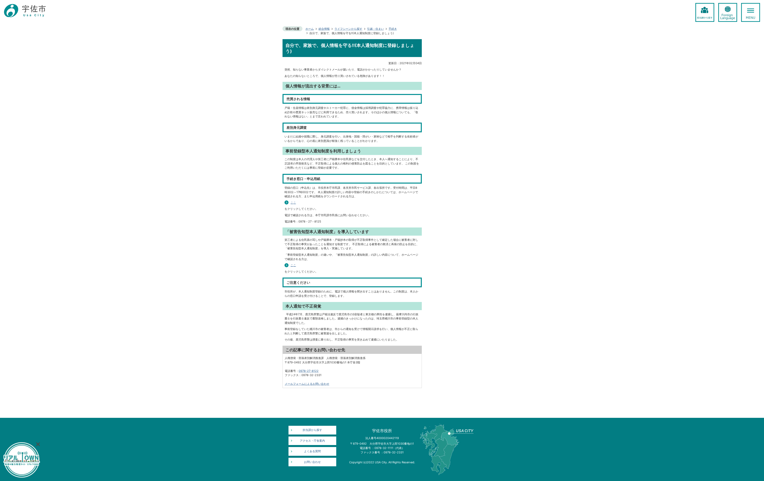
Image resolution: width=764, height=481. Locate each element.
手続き (393, 28)
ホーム (309, 28)
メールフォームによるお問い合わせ (307, 383)
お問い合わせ (312, 462)
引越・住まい (375, 28)
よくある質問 (312, 451)
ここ (293, 202)
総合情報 (324, 28)
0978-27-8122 (309, 371)
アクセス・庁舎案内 (312, 440)
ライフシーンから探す (348, 28)
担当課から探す (312, 430)
